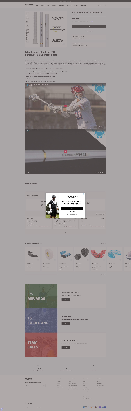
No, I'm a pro (72, 211)
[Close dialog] (84, 194)
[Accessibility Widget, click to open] (2, 409)
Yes (72, 208)
